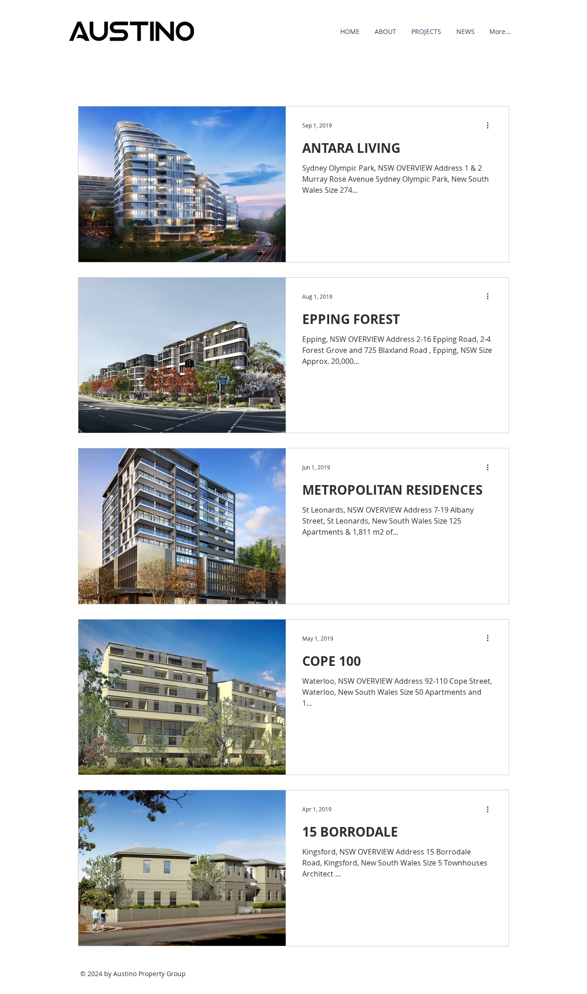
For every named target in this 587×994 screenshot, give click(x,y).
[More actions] (490, 125)
